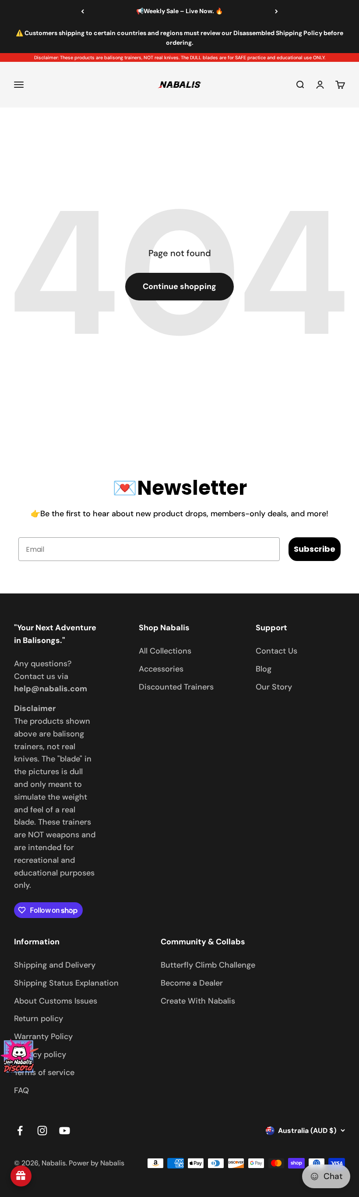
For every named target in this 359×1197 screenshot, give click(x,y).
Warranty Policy (43, 1036)
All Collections (165, 651)
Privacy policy (40, 1054)
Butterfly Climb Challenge (208, 965)
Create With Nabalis (198, 1001)
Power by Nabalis (96, 1163)
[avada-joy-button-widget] (21, 1175)
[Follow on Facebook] (20, 1130)
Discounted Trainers (176, 687)
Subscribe (314, 548)
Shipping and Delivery (54, 965)
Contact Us (276, 651)
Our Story (274, 687)
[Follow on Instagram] (42, 1130)
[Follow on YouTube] (64, 1130)
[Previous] (82, 11)
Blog (263, 669)
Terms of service (44, 1072)
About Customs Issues (55, 1001)
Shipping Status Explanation (66, 983)
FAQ (21, 1090)
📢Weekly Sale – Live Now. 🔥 (179, 11)
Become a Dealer (192, 983)
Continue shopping (179, 286)
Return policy (38, 1018)
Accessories (161, 669)
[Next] (276, 11)
